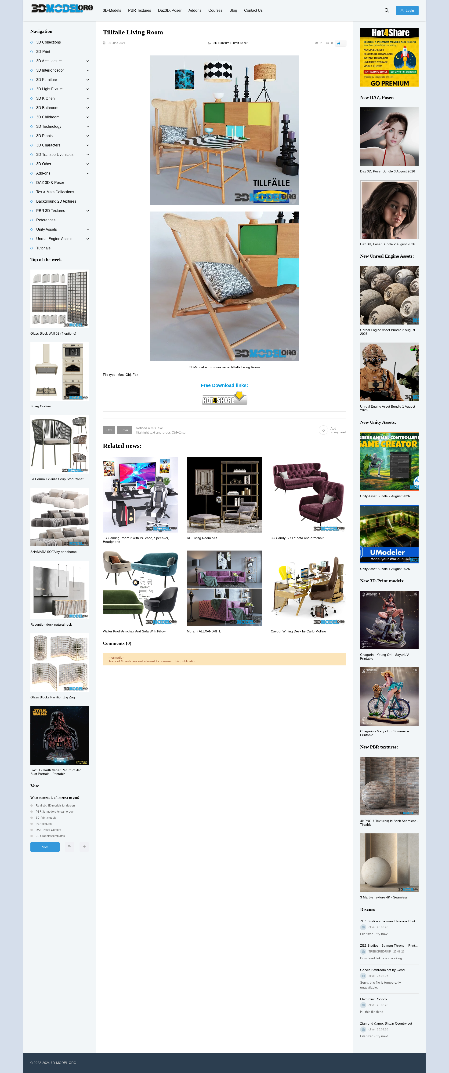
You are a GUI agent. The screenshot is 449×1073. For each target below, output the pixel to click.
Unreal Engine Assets (54, 239)
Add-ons (43, 173)
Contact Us (253, 10)
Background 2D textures (56, 201)
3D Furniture (221, 43)
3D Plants (44, 136)
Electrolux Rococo (373, 999)
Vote (45, 847)
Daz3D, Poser (169, 10)
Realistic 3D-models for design (55, 805)
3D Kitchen (45, 98)
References (45, 220)
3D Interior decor (50, 70)
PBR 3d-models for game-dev (54, 811)
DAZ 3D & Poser (50, 183)
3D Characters (48, 145)
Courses (215, 10)
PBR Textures (139, 10)
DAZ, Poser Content (48, 830)
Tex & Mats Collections (55, 192)
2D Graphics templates (50, 836)
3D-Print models (45, 817)
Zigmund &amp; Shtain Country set (386, 1023)
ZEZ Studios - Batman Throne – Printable (389, 921)
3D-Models (112, 10)
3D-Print (43, 52)
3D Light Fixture (49, 89)
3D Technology (48, 126)
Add (338, 430)
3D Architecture (49, 61)
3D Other (43, 164)
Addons (194, 10)
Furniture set (239, 43)
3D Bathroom (47, 108)
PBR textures (43, 823)
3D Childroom (47, 117)
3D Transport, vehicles (54, 155)
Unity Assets (46, 229)
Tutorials (43, 248)
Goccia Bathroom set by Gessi (382, 970)
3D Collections (48, 42)
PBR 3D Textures (50, 211)
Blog (233, 10)
